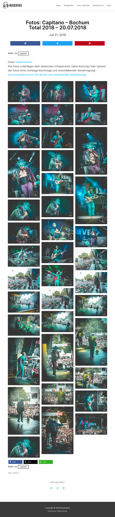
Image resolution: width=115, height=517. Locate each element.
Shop (109, 5)
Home (58, 5)
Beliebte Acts (98, 5)
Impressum (52, 511)
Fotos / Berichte (83, 5)
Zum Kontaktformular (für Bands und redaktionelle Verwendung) (47, 74)
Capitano (23, 53)
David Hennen (23, 62)
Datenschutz (62, 511)
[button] (25, 43)
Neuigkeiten (69, 5)
